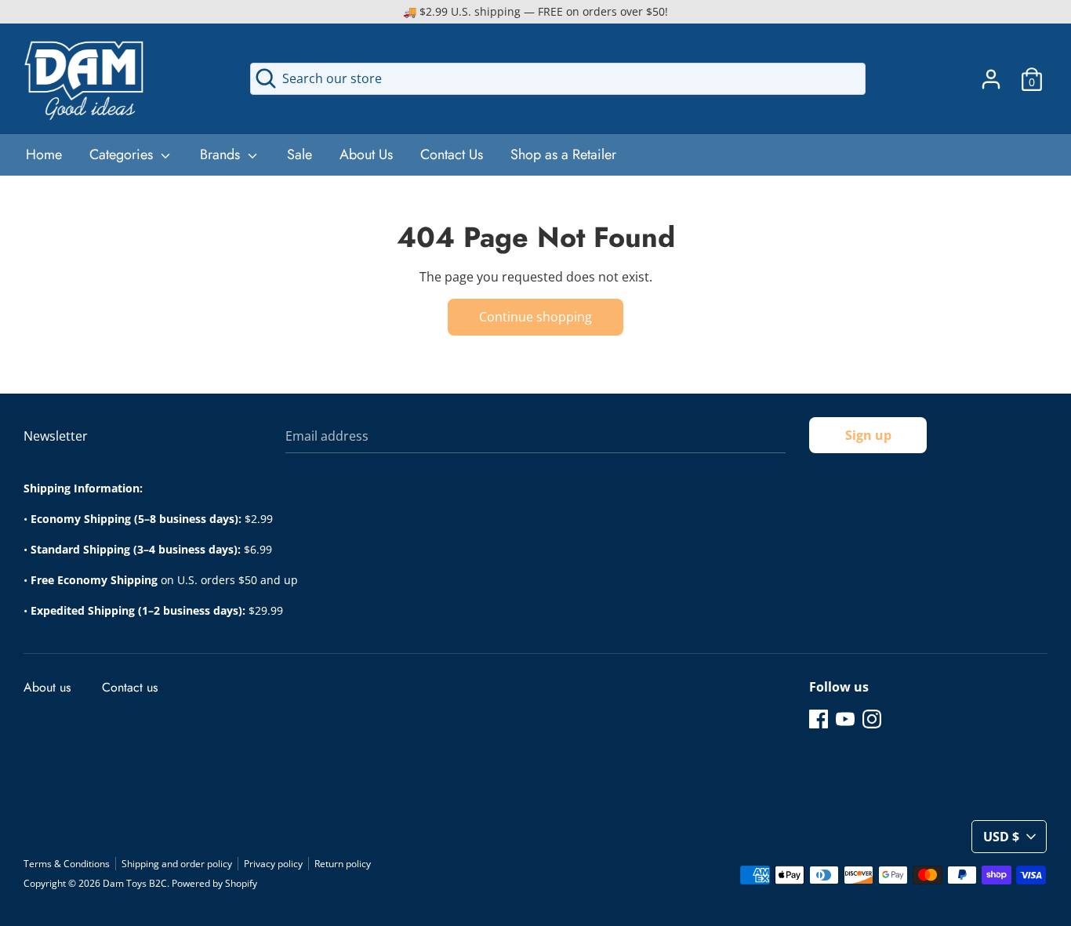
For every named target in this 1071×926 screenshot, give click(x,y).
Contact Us (451, 154)
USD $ (1001, 836)
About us (47, 687)
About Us (366, 154)
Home (44, 154)
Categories (123, 154)
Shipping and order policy (177, 863)
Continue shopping (535, 316)
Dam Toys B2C (135, 883)
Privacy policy (273, 863)
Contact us (130, 687)
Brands (222, 154)
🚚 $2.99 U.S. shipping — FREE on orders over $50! (535, 11)
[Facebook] (818, 718)
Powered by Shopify (214, 883)
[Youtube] (845, 718)
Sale (299, 154)
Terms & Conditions (67, 863)
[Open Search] (265, 78)
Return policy (342, 863)
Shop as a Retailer (563, 154)
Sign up (868, 435)
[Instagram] (871, 718)
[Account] (991, 73)
